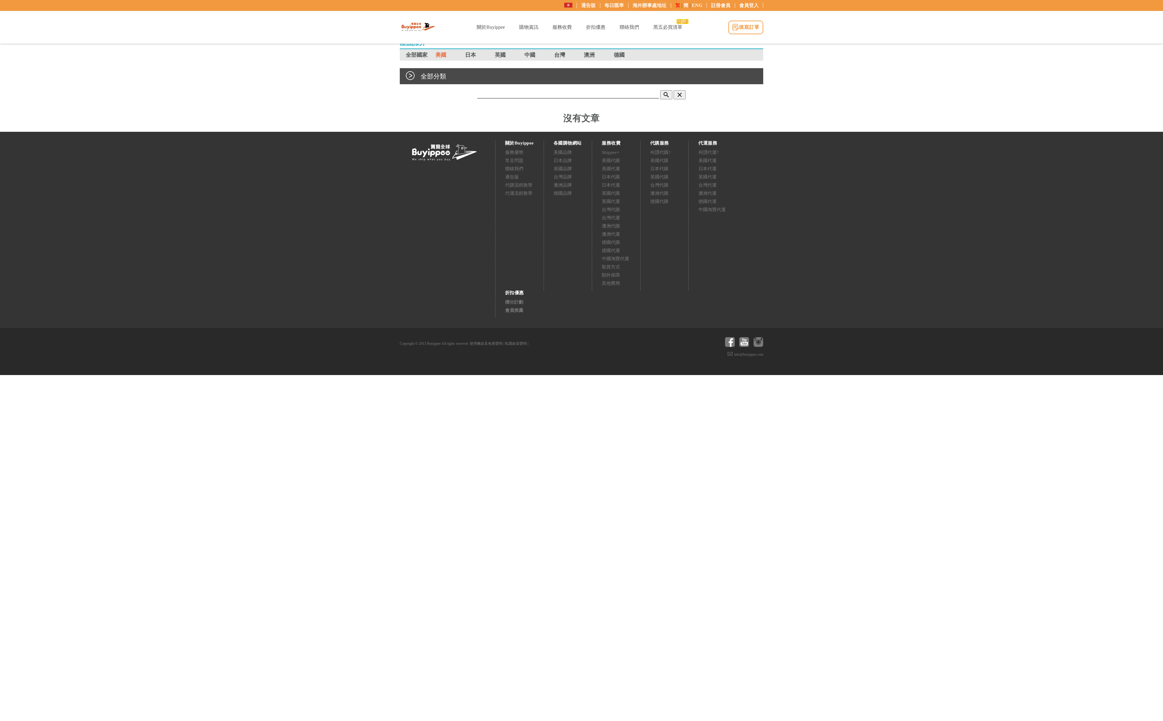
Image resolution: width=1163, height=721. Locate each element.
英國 (500, 55)
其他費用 (611, 283)
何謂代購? (660, 152)
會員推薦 (514, 310)
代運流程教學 (518, 193)
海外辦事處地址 (650, 5)
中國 (530, 55)
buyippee (418, 27)
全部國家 (417, 55)
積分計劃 (514, 302)
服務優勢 (514, 152)
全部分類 (433, 76)
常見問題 (514, 160)
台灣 (559, 55)
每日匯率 (614, 5)
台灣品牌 (563, 176)
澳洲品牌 (563, 185)
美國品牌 (563, 152)
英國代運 (611, 201)
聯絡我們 (514, 168)
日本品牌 (563, 160)
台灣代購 (611, 209)
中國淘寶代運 (615, 258)
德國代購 (611, 242)
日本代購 (611, 176)
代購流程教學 (518, 185)
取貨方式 (611, 266)
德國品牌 (563, 193)
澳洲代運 (611, 234)
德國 (619, 55)
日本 (470, 55)
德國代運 (611, 250)
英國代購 (611, 193)
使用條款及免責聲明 (486, 343)
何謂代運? (708, 152)
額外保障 (611, 275)
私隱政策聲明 (516, 343)
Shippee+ (610, 152)
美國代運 (611, 168)
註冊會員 (721, 5)
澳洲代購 (611, 226)
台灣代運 (611, 217)
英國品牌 (563, 168)
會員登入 (749, 5)
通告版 (588, 5)
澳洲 (589, 55)
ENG (697, 5)
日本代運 (611, 185)
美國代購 (611, 160)
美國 (441, 55)
